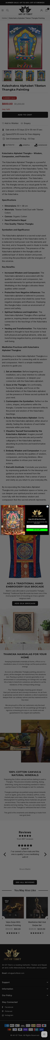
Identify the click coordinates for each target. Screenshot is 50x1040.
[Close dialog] (47, 507)
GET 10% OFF (37, 530)
